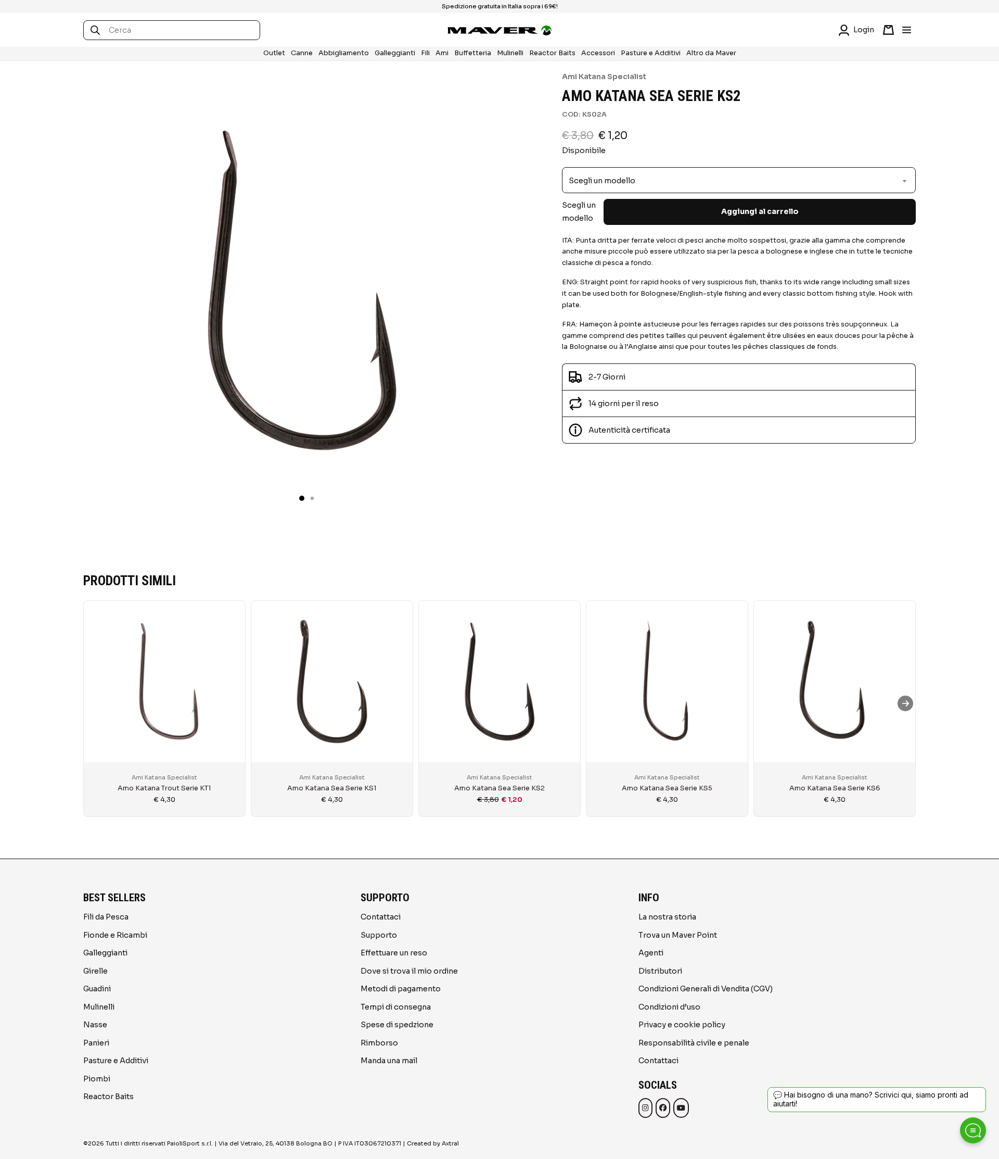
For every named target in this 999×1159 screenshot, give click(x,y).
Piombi (96, 1079)
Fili (425, 53)
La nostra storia (667, 917)
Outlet (274, 53)
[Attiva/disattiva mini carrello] (888, 30)
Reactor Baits (552, 53)
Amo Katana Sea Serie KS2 (499, 788)
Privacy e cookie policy (681, 1024)
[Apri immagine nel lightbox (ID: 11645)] (301, 289)
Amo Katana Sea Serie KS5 (667, 788)
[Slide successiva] (905, 703)
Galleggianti (395, 53)
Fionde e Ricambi (115, 935)
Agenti (650, 953)
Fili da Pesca (106, 917)
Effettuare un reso (394, 953)
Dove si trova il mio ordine (409, 971)
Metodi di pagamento (401, 988)
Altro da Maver (711, 53)
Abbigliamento (343, 53)
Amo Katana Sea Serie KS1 (332, 788)
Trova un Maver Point (677, 935)
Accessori (598, 53)
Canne (302, 53)
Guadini (97, 988)
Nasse (95, 1024)
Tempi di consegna (396, 1007)
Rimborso (379, 1043)
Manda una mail (389, 1060)
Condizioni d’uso (669, 1007)
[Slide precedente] (93, 703)
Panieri (96, 1043)
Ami (442, 53)
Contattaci (381, 917)
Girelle (95, 971)
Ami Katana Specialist (604, 76)
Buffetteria (472, 53)
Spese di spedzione (397, 1024)
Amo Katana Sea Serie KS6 (834, 788)
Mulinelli (510, 53)
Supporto (379, 935)
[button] (301, 498)
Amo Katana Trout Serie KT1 (164, 788)
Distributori (660, 971)
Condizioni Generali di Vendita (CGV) (705, 988)
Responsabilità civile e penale (693, 1043)
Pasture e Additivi (651, 53)
